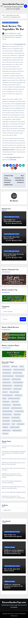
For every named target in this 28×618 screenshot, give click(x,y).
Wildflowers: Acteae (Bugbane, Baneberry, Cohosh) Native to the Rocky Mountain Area (14, 453)
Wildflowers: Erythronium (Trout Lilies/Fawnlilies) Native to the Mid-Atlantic (12, 475)
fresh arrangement (7, 395)
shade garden (6, 420)
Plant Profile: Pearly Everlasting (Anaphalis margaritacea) (8, 180)
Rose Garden (6, 417)
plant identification (7, 411)
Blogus (22, 613)
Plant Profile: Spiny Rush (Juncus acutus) (14, 458)
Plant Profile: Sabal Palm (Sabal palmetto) (14, 492)
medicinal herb (16, 404)
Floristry (5, 392)
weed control (20, 424)
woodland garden (17, 430)
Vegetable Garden (16, 420)
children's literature (19, 369)
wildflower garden (14, 427)
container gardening (8, 376)
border (21, 366)
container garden (17, 372)
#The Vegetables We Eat (8, 37)
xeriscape (5, 433)
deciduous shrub (16, 379)
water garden (6, 424)
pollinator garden (7, 414)
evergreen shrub (7, 388)
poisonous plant (19, 411)
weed (13, 424)
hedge (4, 398)
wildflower (5, 427)
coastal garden (6, 372)
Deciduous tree (6, 382)
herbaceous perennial (14, 398)
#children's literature (9, 35)
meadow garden (6, 404)
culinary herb (6, 379)
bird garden (14, 366)
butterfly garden (7, 369)
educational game (7, 385)
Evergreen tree (17, 388)
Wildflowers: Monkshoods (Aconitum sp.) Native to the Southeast (13, 586)
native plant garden (16, 408)
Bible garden (6, 366)
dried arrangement (17, 382)
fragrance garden (14, 392)
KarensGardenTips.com (13, 4)
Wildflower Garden (10, 547)
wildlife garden (6, 430)
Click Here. (13, 159)
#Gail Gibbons (19, 35)
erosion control (18, 385)
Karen (8, 33)
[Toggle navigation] (1, 6)
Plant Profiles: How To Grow (10, 22)
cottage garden (19, 376)
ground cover (18, 395)
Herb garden (6, 401)
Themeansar (13, 616)
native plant (6, 408)
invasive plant (14, 401)
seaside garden (15, 417)
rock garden (17, 414)
